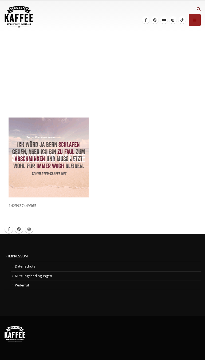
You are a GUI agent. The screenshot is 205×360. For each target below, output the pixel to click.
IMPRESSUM (18, 256)
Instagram (29, 229)
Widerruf (22, 285)
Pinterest (19, 229)
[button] (198, 9)
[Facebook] (145, 20)
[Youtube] (164, 20)
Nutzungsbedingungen (33, 276)
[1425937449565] (49, 157)
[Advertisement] (102, 72)
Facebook (9, 229)
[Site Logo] (19, 17)
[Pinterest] (155, 20)
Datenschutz (25, 266)
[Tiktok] (182, 20)
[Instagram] (173, 20)
